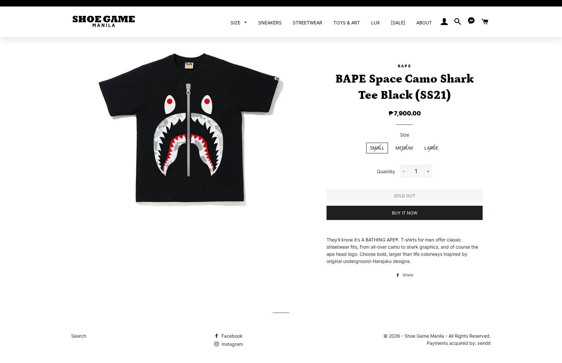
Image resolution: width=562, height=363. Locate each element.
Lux (375, 22)
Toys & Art (346, 22)
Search (78, 336)
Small (377, 147)
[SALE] (398, 22)
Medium (404, 147)
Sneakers (270, 22)
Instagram (231, 344)
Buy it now (404, 212)
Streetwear (307, 22)
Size (236, 22)
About (424, 22)
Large (431, 147)
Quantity (386, 171)
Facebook (231, 336)
